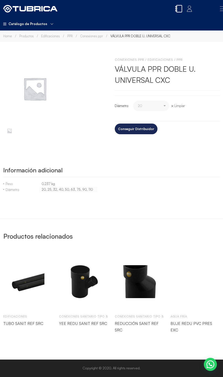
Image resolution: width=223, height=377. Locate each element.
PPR (70, 36)
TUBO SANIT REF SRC (23, 323)
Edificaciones (50, 36)
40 (61, 189)
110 (90, 189)
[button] (210, 364)
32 (55, 189)
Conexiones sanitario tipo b (83, 316)
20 (44, 189)
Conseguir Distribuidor (136, 129)
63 (73, 189)
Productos (26, 36)
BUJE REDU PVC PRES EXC (191, 326)
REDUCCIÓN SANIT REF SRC (137, 326)
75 (79, 189)
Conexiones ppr (91, 36)
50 (67, 189)
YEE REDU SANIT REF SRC (83, 323)
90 (84, 189)
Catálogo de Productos (27, 24)
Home (7, 36)
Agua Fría (179, 316)
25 (49, 189)
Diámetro (121, 106)
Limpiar (179, 106)
